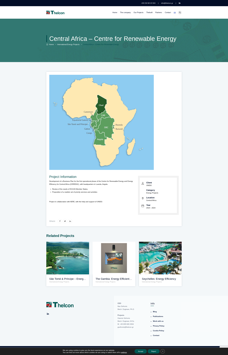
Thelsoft (149, 12)
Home (114, 12)
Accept (140, 351)
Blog (155, 312)
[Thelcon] (55, 12)
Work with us (158, 321)
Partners (158, 12)
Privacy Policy (158, 326)
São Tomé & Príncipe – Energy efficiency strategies (67, 278)
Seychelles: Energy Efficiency (159, 278)
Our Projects (138, 12)
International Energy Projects (59, 282)
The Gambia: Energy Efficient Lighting (114, 278)
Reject (153, 351)
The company (125, 12)
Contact (168, 12)
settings (124, 352)
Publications (158, 316)
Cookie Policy (158, 331)
